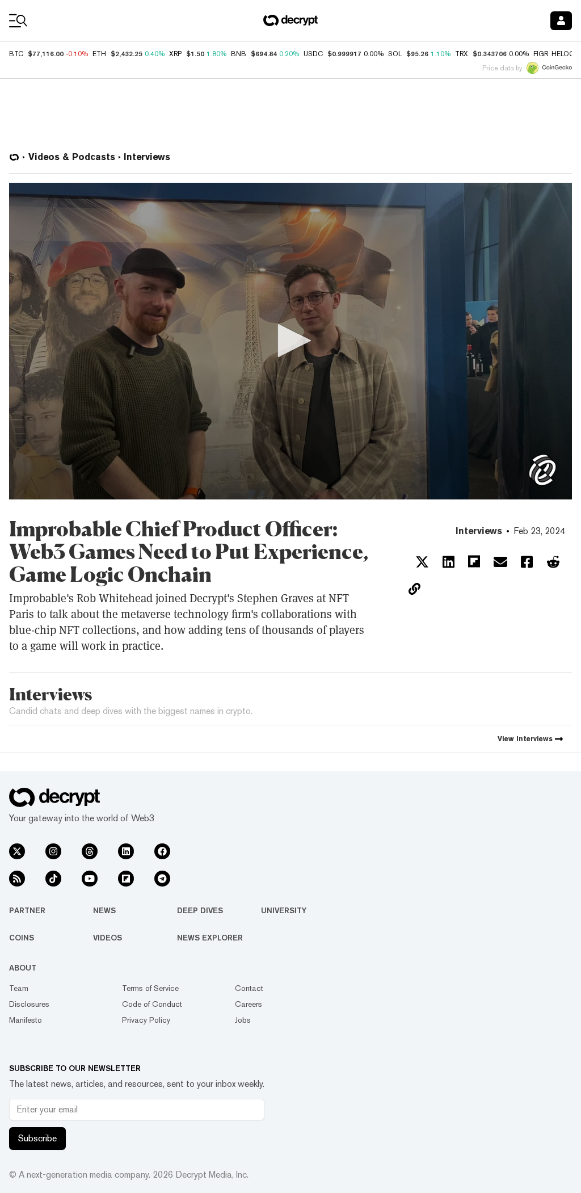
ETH (99, 54)
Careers (248, 1004)
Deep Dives (200, 910)
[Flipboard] (126, 879)
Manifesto (25, 1019)
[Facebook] (162, 851)
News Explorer (210, 937)
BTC (16, 54)
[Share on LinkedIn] (448, 562)
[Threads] (90, 851)
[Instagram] (53, 851)
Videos (107, 937)
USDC (313, 54)
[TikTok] (53, 879)
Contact (249, 988)
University (283, 910)
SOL (395, 54)
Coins (21, 937)
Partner (27, 910)
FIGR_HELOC (553, 54)
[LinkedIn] (126, 851)
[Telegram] (162, 879)
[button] (290, 341)
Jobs (243, 1019)
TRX (461, 54)
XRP (175, 54)
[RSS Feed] (17, 879)
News (104, 910)
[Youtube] (90, 879)
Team (18, 988)
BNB (238, 54)
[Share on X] (422, 562)
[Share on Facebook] (527, 562)
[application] (290, 341)
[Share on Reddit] (553, 562)
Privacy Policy (146, 1019)
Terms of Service (150, 988)
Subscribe (37, 1138)
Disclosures (29, 1004)
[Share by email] (500, 562)
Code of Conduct (152, 1004)
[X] (17, 851)
